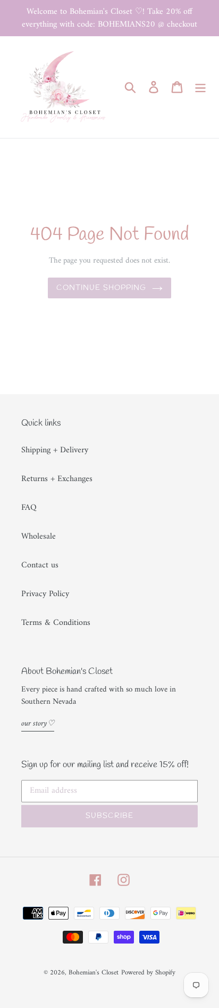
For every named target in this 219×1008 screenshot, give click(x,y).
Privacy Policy (45, 594)
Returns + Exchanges (56, 479)
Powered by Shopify (148, 972)
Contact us (39, 565)
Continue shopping (101, 288)
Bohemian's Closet (94, 972)
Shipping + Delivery (54, 450)
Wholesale (38, 536)
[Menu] (200, 87)
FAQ (29, 507)
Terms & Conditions (55, 622)
